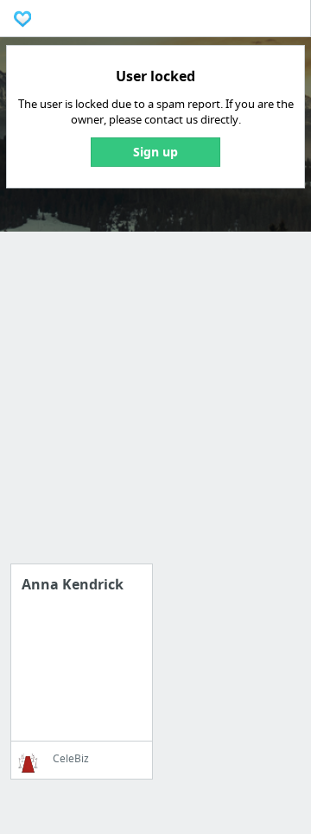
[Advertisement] (155, 407)
